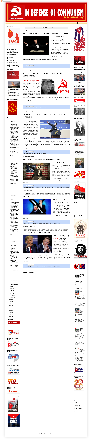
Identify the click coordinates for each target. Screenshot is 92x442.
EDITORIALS (23, 23)
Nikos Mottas (37, 66)
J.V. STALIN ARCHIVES (63, 23)
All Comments (78, 412)
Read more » (25, 61)
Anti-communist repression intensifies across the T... (14, 202)
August (11, 121)
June (11, 288)
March (11, 293)
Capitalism (28, 66)
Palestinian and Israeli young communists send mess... (14, 194)
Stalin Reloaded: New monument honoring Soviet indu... (14, 140)
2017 (10, 314)
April (11, 292)
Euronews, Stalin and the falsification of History (14, 132)
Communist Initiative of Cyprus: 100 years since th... (14, 214)
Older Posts (67, 269)
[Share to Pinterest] (33, 65)
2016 (10, 316)
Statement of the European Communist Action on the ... (14, 262)
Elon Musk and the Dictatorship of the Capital (42, 159)
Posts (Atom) (31, 272)
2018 (10, 312)
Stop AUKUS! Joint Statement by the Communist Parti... (14, 176)
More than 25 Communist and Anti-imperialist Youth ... (14, 136)
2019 (10, 310)
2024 (10, 301)
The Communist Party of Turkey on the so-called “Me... (14, 244)
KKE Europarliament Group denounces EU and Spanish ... (14, 236)
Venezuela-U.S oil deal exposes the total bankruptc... (14, 128)
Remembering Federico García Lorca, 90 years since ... (13, 185)
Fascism (41, 187)
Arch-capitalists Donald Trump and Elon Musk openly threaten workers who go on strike (45, 231)
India (43, 107)
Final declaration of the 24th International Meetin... (14, 210)
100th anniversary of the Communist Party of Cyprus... (14, 283)
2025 (10, 299)
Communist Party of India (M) (31, 107)
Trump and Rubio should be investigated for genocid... (13, 172)
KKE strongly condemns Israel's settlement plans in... (14, 152)
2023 (10, 303)
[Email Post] (26, 65)
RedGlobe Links (77, 405)
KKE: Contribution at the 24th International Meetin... (14, 252)
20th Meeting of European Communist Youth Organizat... (14, 162)
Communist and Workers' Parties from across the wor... (13, 257)
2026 (10, 119)
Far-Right (37, 187)
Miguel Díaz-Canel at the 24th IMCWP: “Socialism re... (14, 240)
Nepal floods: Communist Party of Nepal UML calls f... (14, 144)
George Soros (46, 187)
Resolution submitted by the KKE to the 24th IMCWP (14, 190)
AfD (26, 223)
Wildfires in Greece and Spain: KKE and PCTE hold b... (14, 279)
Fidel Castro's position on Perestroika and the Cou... (14, 218)
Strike (42, 266)
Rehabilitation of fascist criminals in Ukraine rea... (14, 198)
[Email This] (28, 65)
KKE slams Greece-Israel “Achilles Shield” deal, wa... (14, 124)
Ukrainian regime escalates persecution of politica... (13, 157)
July (11, 286)
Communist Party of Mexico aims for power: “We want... (14, 206)
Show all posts (55, 27)
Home (44, 269)
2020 (10, 308)
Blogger (62, 433)
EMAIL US (16, 23)
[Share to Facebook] (32, 65)
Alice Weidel (30, 223)
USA (45, 153)
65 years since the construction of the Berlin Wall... (14, 222)
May (11, 290)
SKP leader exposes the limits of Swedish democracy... (14, 180)
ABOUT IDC (9, 23)
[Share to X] (30, 65)
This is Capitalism (44, 66)
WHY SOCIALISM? (32, 23)
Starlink (46, 107)
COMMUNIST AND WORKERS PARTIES (47, 23)
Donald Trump (33, 153)
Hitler (59, 223)
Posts (76, 410)
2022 (10, 305)
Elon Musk (32, 66)
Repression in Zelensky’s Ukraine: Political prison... (14, 271)
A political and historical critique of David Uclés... (14, 248)
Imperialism (51, 187)
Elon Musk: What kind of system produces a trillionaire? (46, 33)
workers (58, 266)
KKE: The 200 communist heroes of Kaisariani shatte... (14, 167)
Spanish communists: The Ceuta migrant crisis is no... (14, 275)
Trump (42, 153)
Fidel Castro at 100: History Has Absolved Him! (14, 226)
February (12, 295)
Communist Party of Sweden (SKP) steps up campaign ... (14, 266)
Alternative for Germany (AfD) (39, 223)
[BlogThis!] (29, 65)
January (12, 297)
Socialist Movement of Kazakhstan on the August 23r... (14, 148)
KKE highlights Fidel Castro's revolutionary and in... (14, 231)
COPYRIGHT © (73, 23)
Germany (55, 223)
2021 (10, 307)
